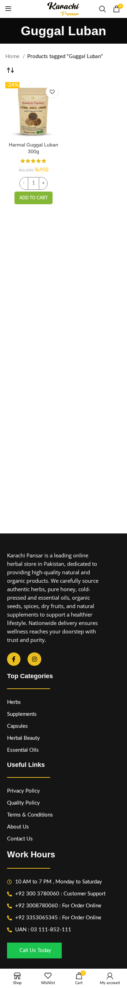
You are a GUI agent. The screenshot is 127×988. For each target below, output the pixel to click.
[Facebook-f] (13, 659)
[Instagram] (34, 659)
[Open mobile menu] (8, 9)
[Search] (102, 9)
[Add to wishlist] (52, 92)
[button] (33, 198)
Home (13, 56)
